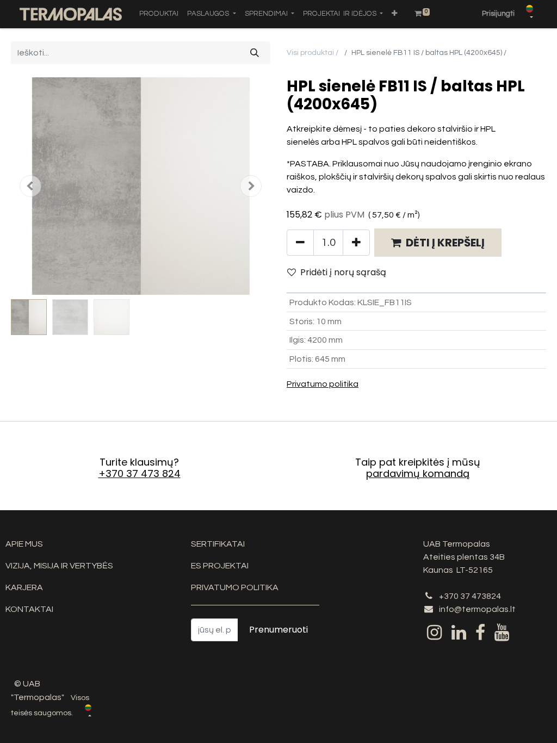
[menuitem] (159, 14)
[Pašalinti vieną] (300, 243)
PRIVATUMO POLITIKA (234, 587)
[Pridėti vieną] (356, 243)
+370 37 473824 (470, 596)
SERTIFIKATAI (218, 544)
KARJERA (24, 587)
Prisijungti (498, 13)
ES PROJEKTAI (220, 565)
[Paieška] (254, 52)
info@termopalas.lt (477, 609)
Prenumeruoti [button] (278, 629)
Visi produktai (310, 53)
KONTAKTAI (29, 609)
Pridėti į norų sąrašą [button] (343, 272)
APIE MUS (24, 544)
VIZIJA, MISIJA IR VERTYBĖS (59, 565)
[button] (394, 14)
